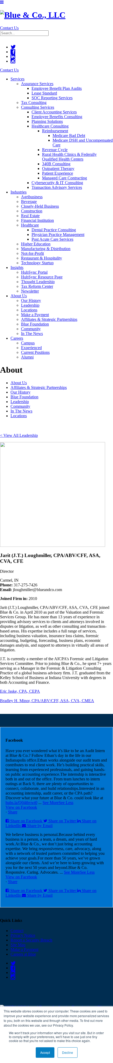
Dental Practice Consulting (54, 230)
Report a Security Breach (31, 940)
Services (17, 79)
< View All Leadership (19, 435)
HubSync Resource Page (42, 277)
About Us (19, 296)
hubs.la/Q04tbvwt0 (21, 802)
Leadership (30, 305)
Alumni (27, 357)
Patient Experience (57, 173)
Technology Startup (37, 263)
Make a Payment (35, 314)
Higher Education (35, 244)
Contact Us (9, 28)
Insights (17, 267)
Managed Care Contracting (64, 178)
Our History (31, 300)
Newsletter (30, 291)
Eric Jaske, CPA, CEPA (20, 691)
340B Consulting (56, 164)
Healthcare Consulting (50, 126)
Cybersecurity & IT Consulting (57, 182)
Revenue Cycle (55, 149)
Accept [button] (45, 1052)
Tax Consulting (34, 102)
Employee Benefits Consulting (57, 116)
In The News (32, 333)
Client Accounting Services (54, 112)
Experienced (31, 347)
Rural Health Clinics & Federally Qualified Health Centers (69, 156)
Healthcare (30, 225)
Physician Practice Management (58, 234)
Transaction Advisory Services (57, 187)
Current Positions (35, 352)
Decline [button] (67, 1052)
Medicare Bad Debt (69, 135)
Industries (19, 192)
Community (31, 329)
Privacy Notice (23, 935)
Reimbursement (55, 131)
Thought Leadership (38, 281)
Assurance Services (37, 83)
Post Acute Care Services (52, 239)
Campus (28, 343)
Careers (17, 338)
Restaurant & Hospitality (41, 258)
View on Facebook (21, 807)
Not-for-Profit (32, 253)
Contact (17, 930)
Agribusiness (32, 197)
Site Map (18, 945)
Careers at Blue (23, 954)
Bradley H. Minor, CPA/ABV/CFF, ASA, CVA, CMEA (47, 700)
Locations (29, 310)
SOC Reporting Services (52, 98)
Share (12, 812)
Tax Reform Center (37, 286)
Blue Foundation (35, 324)
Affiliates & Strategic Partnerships (49, 319)
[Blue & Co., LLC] (32, 15)
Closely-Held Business (40, 206)
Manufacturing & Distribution (45, 248)
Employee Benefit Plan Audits (57, 88)
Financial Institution (37, 220)
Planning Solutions (47, 121)
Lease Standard (44, 93)
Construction (31, 211)
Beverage (29, 201)
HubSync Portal (34, 272)
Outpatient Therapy (58, 168)
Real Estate (30, 215)
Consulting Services (37, 107)
